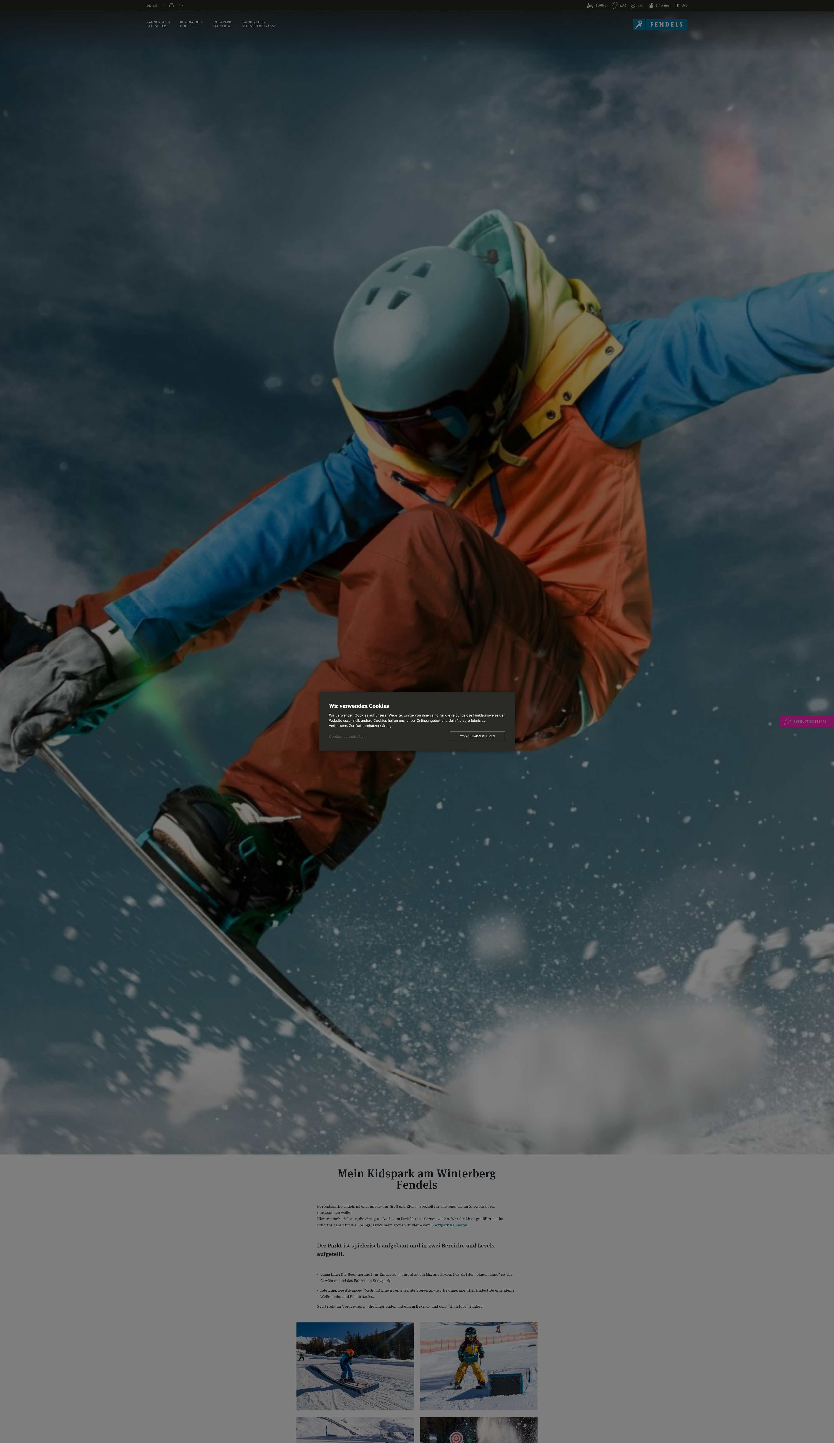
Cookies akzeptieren (477, 736)
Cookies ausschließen (347, 736)
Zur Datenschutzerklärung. (370, 725)
